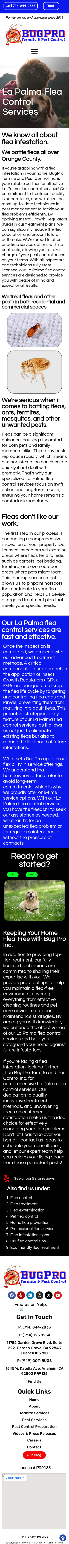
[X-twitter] (49, 1295)
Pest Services (34, 1420)
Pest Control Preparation (34, 1426)
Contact (34, 1447)
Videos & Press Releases (34, 1433)
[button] (34, 51)
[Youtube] (58, 1295)
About (34, 1406)
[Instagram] (39, 1295)
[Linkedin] (30, 1295)
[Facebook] (12, 1295)
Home (34, 1399)
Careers (34, 1440)
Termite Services (34, 1413)
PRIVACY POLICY (35, 1536)
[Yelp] (21, 1295)
